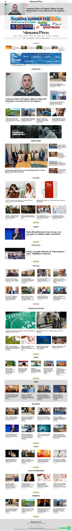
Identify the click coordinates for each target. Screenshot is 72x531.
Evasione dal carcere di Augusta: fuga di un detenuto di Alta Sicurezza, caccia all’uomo (57, 103)
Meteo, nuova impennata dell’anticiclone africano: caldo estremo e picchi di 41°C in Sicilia (62, 155)
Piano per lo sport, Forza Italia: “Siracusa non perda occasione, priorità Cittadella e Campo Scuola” (27, 297)
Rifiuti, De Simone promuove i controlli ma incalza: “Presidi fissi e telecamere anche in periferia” (44, 510)
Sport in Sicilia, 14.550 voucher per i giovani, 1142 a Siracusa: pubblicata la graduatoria (32, 48)
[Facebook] (31, 526)
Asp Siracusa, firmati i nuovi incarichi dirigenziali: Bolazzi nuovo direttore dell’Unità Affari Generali (62, 49)
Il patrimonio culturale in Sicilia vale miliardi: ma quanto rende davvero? (11, 460)
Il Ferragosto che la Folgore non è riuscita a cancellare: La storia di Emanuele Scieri (59, 460)
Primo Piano (20, 35)
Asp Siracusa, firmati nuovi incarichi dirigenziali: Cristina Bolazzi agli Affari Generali (46, 50)
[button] (5, 2)
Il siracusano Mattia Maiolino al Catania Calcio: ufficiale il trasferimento (22, 370)
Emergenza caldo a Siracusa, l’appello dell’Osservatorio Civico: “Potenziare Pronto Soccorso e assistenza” (11, 486)
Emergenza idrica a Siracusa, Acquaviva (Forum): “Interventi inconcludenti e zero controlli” (58, 397)
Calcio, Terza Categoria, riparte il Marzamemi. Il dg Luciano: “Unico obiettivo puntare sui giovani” (61, 371)
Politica (39, 35)
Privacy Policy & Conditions (41, 523)
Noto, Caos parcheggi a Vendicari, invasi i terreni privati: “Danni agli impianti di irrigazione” (59, 436)
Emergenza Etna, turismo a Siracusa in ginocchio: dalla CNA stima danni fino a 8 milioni (11, 396)
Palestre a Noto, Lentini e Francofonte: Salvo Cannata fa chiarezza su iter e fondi (12, 280)
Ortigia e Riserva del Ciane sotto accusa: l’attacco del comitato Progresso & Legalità (12, 119)
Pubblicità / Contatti (45, 38)
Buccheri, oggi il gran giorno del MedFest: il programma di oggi (28, 217)
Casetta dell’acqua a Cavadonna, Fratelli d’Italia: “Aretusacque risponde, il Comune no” (27, 280)
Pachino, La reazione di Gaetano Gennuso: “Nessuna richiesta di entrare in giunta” (59, 280)
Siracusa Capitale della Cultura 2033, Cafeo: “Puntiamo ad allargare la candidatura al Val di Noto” (27, 396)
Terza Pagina (55, 35)
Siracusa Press (36, 522)
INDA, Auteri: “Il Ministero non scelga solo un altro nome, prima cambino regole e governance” (11, 297)
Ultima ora (15, 35)
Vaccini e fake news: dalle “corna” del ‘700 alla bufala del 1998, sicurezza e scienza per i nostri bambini (59, 485)
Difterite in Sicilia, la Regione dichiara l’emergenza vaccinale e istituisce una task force (28, 347)
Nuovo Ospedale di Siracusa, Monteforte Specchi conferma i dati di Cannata (44, 280)
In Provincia (48, 35)
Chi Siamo (27, 523)
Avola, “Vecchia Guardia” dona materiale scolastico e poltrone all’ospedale (16, 48)
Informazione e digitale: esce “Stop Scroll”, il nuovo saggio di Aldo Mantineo (51, 201)
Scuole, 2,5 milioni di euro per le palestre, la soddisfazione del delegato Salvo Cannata (59, 297)
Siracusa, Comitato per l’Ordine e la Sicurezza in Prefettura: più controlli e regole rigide (42, 120)
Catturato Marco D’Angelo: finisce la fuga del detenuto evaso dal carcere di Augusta (45, 9)
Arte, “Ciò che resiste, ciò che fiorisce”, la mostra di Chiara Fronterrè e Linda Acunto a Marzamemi (19, 201)
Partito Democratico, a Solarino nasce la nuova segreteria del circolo (42, 297)
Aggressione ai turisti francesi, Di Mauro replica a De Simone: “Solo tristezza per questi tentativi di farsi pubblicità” (43, 397)
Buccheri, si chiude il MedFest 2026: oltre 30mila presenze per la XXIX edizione (12, 217)
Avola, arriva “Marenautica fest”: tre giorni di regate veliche (43, 435)
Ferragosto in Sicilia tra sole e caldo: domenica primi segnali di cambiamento (43, 460)
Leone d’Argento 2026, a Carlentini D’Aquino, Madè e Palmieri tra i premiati (58, 217)
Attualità (25, 35)
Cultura (35, 35)
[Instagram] (33, 526)
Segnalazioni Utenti (31, 38)
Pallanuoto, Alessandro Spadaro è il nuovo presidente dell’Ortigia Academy (36, 370)
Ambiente (31, 35)
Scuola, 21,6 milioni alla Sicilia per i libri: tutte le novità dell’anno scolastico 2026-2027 (62, 171)
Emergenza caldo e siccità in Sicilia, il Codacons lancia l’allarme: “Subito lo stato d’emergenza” (20, 331)
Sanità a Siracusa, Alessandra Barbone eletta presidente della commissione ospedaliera (27, 485)
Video (24, 38)
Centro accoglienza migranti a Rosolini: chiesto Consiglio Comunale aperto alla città (62, 146)
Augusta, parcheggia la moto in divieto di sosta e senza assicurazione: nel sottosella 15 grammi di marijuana (27, 436)
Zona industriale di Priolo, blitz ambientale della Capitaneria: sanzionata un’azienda (28, 119)
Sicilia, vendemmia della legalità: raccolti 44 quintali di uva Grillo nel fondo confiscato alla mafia (12, 347)
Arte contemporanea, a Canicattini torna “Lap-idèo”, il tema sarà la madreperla (44, 217)
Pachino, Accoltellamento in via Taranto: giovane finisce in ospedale (62, 163)
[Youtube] (38, 526)
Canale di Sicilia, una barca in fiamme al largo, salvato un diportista (50, 331)
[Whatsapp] (41, 526)
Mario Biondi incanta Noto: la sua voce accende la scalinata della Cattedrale (43, 232)
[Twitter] (36, 526)
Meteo (38, 38)
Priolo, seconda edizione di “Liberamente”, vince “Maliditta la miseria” (46, 252)
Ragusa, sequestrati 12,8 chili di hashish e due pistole (59, 346)
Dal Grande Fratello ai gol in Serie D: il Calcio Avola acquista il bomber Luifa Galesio (49, 370)
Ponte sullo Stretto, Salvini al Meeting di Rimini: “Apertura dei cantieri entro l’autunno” (59, 119)
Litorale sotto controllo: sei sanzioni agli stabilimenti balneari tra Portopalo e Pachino (57, 85)
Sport (43, 35)
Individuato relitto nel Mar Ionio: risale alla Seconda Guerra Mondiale (43, 347)
